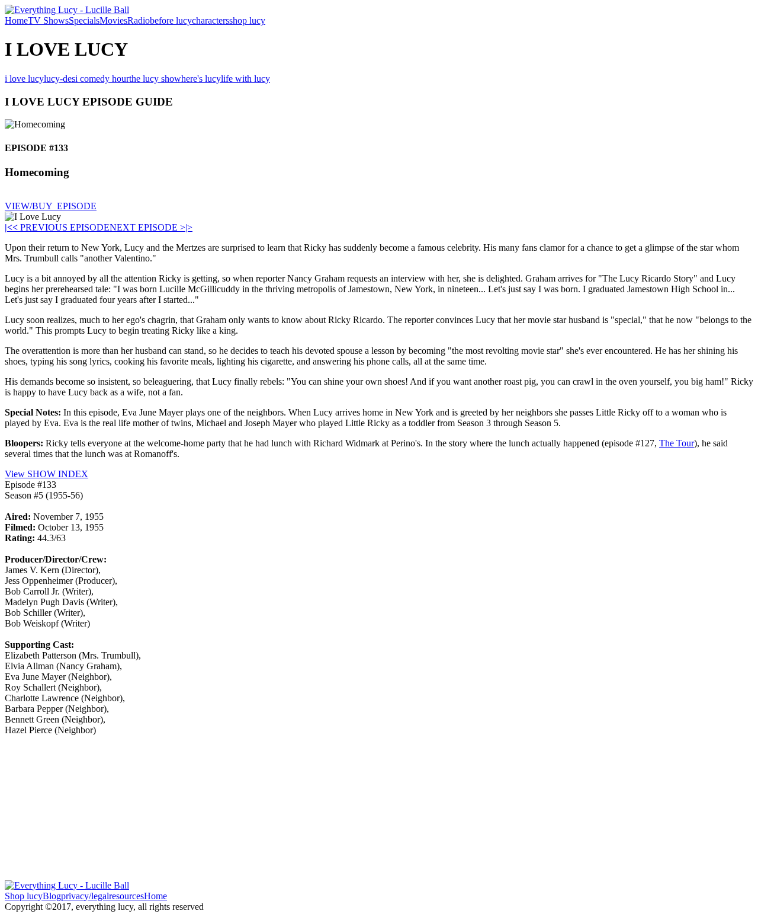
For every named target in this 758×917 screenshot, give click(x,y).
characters (210, 20)
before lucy (171, 20)
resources (126, 896)
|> (188, 227)
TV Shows (48, 20)
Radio (138, 20)
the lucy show (155, 79)
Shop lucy (24, 896)
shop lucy (247, 20)
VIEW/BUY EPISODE (51, 206)
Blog (52, 896)
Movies (113, 20)
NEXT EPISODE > (147, 227)
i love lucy (24, 79)
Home (16, 20)
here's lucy (201, 79)
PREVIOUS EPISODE (61, 227)
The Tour (676, 443)
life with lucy (245, 79)
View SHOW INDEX (46, 474)
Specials (84, 20)
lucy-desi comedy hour (86, 79)
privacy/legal (85, 896)
